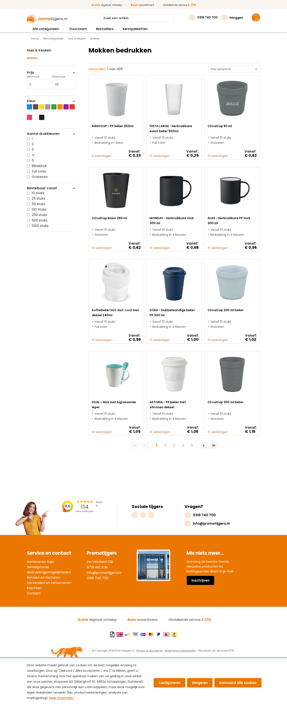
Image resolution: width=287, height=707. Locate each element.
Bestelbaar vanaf (42, 188)
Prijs (30, 73)
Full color (39, 171)
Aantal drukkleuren (43, 134)
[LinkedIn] (151, 515)
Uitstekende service (179, 5)
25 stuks (38, 198)
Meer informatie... (62, 698)
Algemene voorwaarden (180, 650)
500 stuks (39, 220)
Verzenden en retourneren (49, 582)
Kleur (31, 101)
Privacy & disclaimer (149, 650)
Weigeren (200, 683)
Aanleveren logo (40, 561)
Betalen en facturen (43, 577)
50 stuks (38, 203)
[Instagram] (135, 515)
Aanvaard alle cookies (238, 683)
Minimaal (33, 76)
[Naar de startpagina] (47, 19)
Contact (34, 593)
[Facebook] (143, 515)
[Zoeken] (170, 18)
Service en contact (49, 553)
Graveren (40, 176)
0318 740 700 (97, 578)
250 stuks (39, 214)
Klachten (34, 588)
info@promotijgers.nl (104, 572)
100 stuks (39, 209)
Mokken (32, 58)
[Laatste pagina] (213, 445)
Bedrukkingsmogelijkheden (49, 572)
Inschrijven (200, 580)
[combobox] (133, 18)
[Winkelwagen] (256, 17)
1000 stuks (40, 225)
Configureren (169, 683)
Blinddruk (39, 165)
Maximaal (58, 76)
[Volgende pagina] (204, 445)
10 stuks (38, 193)
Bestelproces (38, 567)
